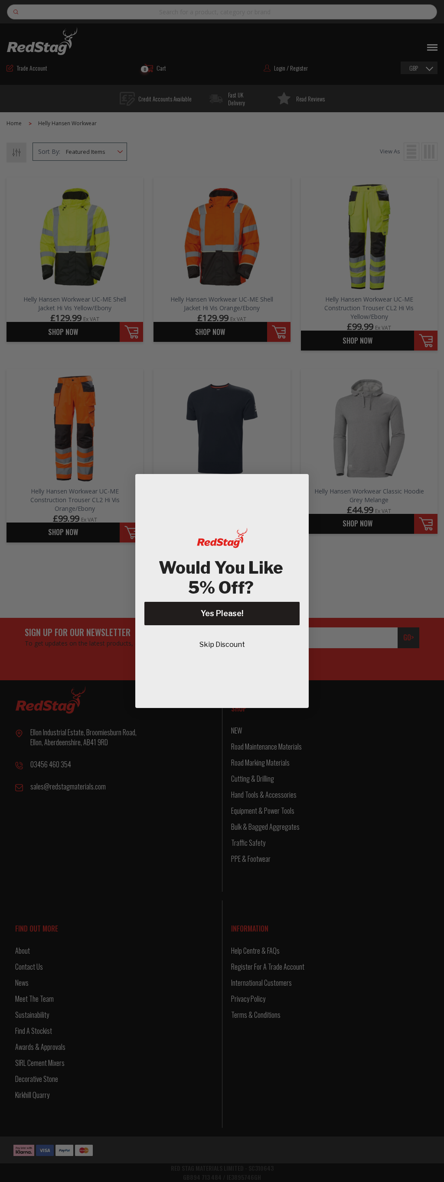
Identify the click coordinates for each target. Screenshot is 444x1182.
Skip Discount (222, 644)
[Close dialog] (297, 485)
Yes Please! (222, 613)
